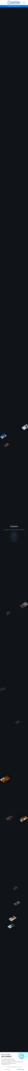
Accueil (10, 6)
